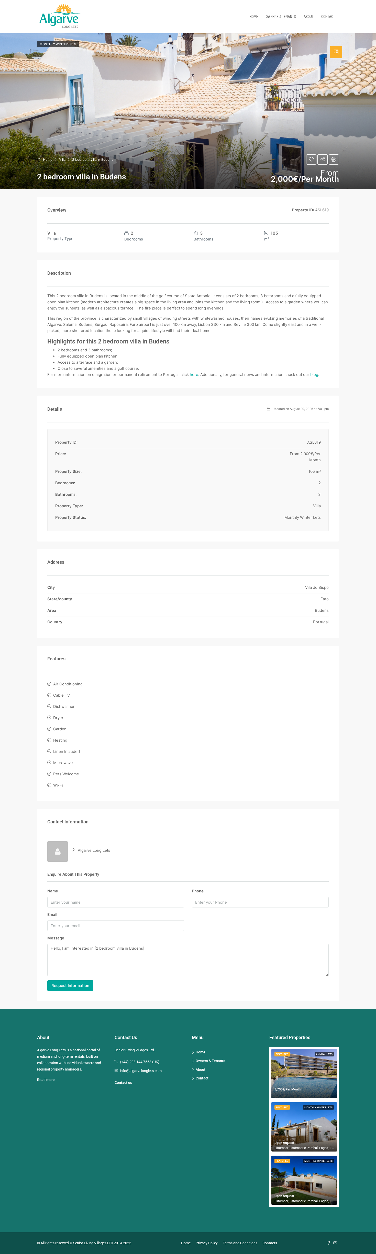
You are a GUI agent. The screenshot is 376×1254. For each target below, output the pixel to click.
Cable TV (61, 695)
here (194, 374)
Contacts (269, 1243)
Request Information (70, 985)
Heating (60, 740)
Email (52, 914)
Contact (328, 17)
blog (314, 374)
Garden (60, 729)
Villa (62, 159)
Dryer (58, 717)
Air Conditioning (68, 684)
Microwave (63, 762)
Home (254, 17)
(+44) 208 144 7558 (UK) (139, 1062)
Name (52, 891)
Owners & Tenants (281, 17)
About (309, 17)
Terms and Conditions (240, 1243)
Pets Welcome (66, 774)
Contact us (123, 1082)
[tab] (336, 52)
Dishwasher (64, 706)
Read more (46, 1080)
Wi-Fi (58, 785)
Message (55, 938)
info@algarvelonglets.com (141, 1071)
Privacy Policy (207, 1243)
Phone (198, 891)
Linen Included (66, 751)
